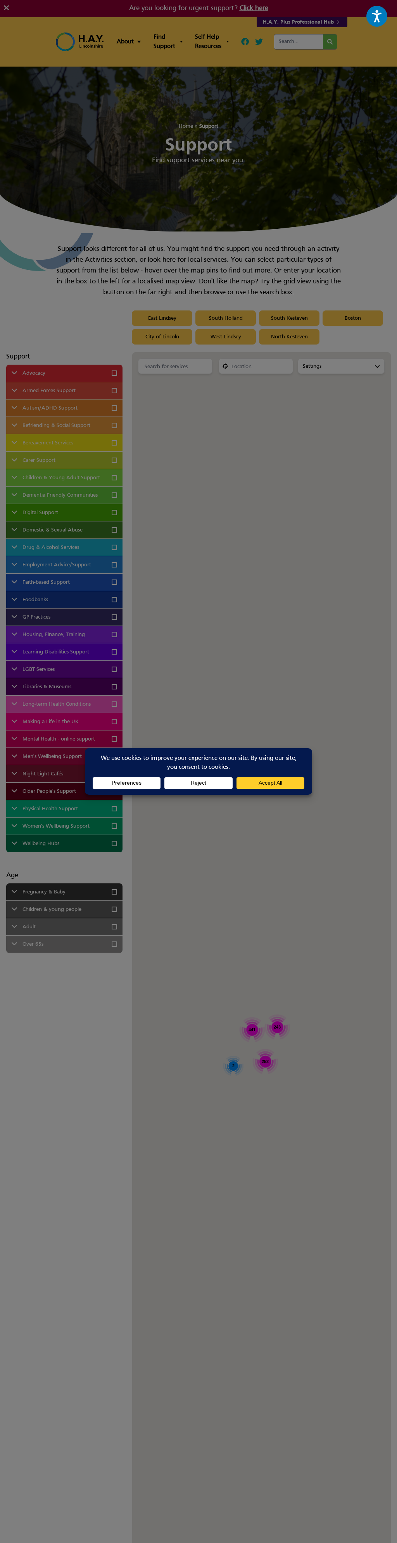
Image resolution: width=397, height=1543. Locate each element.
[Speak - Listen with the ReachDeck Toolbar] (376, 16)
